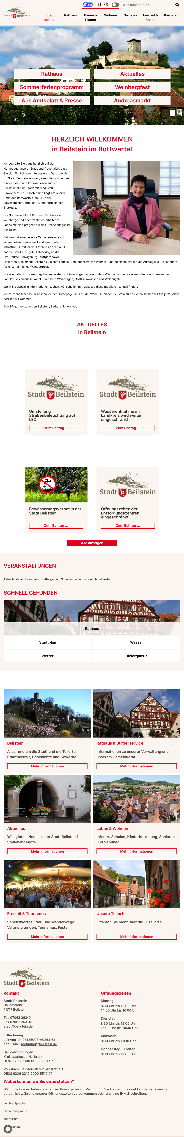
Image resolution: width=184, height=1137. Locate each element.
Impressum (11, 1119)
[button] (8, 1129)
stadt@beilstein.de (18, 1026)
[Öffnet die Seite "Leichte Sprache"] (99, 4)
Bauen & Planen (90, 17)
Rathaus (70, 15)
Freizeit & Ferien (150, 17)
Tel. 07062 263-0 (17, 1017)
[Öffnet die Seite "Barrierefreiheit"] (106, 4)
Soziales (130, 15)
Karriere (170, 15)
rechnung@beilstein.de (39, 1044)
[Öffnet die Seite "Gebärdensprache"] (87, 5)
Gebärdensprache (16, 1111)
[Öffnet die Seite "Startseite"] (17, 12)
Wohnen (110, 15)
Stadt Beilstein (51, 17)
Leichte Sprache (15, 1103)
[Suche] (177, 5)
